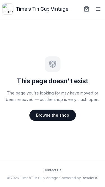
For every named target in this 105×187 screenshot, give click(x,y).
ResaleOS (90, 178)
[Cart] (86, 9)
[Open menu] (98, 8)
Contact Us (52, 170)
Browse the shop (52, 115)
